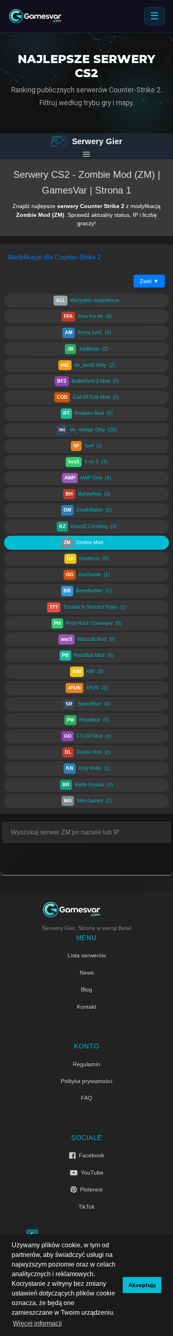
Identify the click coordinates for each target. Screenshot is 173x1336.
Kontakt (86, 1007)
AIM (87, 671)
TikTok (86, 1206)
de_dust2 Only (88, 365)
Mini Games (88, 801)
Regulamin (86, 1064)
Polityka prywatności (86, 1081)
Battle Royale (87, 784)
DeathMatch (88, 510)
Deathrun (88, 558)
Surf (87, 446)
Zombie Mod (88, 542)
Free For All (88, 316)
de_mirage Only (88, 429)
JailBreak (87, 349)
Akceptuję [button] (142, 1285)
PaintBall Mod (87, 655)
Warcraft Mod (88, 639)
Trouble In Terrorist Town (87, 607)
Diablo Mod (88, 752)
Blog (86, 989)
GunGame (88, 574)
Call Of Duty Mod (88, 397)
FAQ (86, 1098)
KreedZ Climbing (88, 526)
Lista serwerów (87, 955)
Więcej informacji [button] (37, 1323)
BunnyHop (88, 494)
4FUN (88, 688)
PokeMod (88, 720)
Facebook (90, 1155)
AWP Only (87, 478)
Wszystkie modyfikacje (87, 300)
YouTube (90, 1172)
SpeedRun (88, 704)
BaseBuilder (88, 591)
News (87, 972)
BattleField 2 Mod (88, 381)
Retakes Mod (88, 413)
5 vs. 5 (87, 462)
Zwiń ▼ (149, 281)
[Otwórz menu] (86, 154)
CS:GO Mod (87, 736)
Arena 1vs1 (88, 332)
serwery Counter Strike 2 (90, 206)
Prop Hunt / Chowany (88, 623)
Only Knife (88, 768)
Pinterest (90, 1189)
